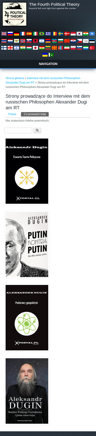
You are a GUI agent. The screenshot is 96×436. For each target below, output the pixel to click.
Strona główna (15, 78)
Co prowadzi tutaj (36, 114)
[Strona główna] (14, 25)
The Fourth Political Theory (54, 4)
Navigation (48, 64)
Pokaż (12, 114)
